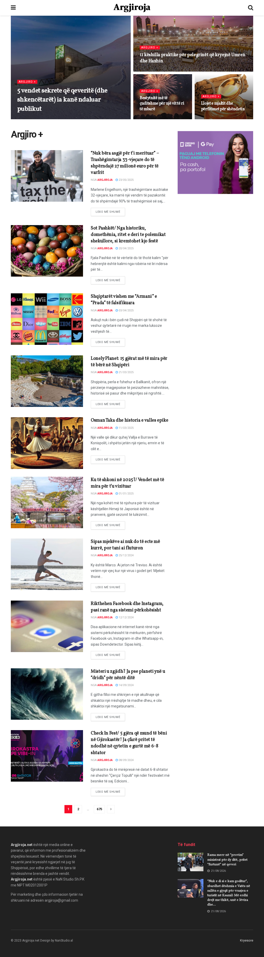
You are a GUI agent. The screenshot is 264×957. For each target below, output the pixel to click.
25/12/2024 (126, 555)
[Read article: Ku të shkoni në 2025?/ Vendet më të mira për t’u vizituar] (47, 502)
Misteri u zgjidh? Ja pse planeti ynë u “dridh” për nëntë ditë (128, 674)
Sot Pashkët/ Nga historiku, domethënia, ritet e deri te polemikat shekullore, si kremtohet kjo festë (128, 234)
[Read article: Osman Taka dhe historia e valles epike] (47, 443)
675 (99, 809)
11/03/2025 (126, 428)
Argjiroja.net (21, 845)
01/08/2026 (52, 119)
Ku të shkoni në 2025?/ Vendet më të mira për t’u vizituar (127, 483)
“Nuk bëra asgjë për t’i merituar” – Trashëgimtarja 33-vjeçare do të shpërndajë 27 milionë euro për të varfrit (125, 163)
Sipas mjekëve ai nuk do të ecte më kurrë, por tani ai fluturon (125, 545)
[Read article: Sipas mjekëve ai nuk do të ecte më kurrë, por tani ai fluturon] (47, 564)
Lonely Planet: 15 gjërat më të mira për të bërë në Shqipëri (129, 361)
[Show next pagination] (111, 809)
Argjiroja (31, 119)
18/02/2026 (150, 71)
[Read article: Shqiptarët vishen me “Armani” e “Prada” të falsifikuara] (47, 319)
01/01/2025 (126, 493)
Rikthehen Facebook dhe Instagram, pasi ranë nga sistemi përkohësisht (127, 607)
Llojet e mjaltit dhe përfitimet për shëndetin (223, 106)
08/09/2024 (126, 760)
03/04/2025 (126, 310)
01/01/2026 (150, 119)
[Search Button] (250, 7)
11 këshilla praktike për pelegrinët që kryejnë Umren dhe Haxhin (192, 58)
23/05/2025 (126, 180)
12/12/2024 (126, 617)
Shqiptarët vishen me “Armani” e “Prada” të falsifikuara (124, 299)
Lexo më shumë (110, 211)
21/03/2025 (126, 372)
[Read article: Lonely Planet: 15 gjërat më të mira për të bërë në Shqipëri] (47, 381)
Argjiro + (27, 81)
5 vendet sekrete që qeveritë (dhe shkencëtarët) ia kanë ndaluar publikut (62, 99)
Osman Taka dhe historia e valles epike (129, 420)
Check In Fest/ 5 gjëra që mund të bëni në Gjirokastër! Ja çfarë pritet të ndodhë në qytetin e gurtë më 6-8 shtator (129, 743)
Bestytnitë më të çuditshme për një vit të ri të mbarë (162, 103)
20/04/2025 (126, 248)
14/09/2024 (126, 685)
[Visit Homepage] (131, 8)
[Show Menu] (13, 7)
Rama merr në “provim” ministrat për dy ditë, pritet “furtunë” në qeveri (227, 860)
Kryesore (246, 940)
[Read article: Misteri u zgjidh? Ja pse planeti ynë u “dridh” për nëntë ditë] (47, 694)
